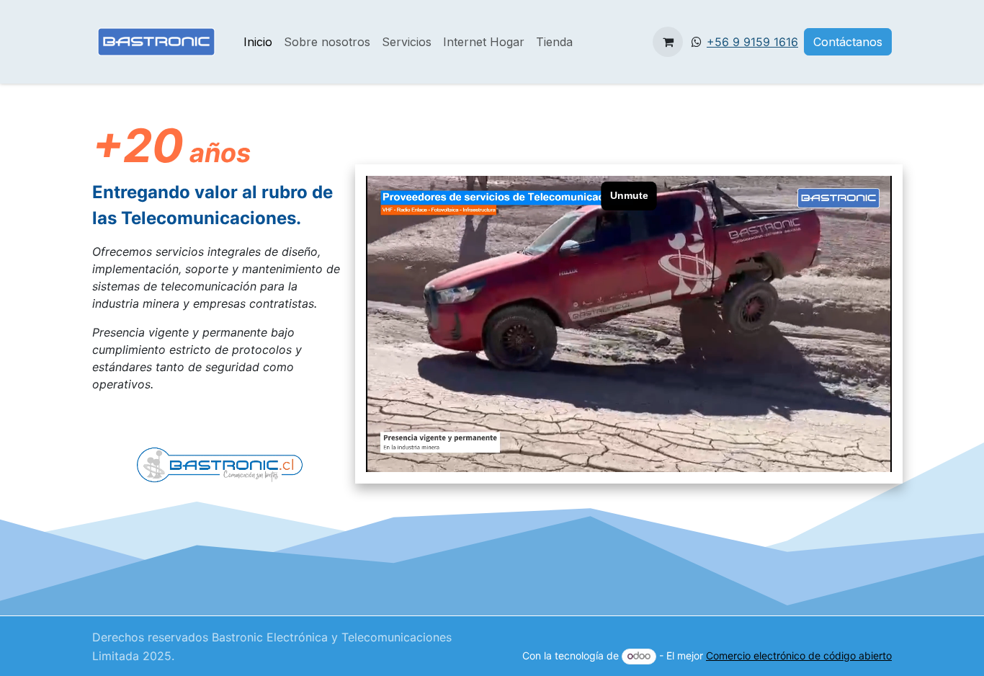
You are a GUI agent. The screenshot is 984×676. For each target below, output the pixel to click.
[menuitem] (258, 41)
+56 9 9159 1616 (752, 42)
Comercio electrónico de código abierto (799, 655)
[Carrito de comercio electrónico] (668, 42)
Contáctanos (847, 42)
